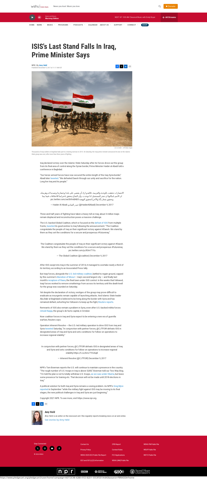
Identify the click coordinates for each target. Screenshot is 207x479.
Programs (63, 25)
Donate (171, 6)
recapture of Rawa (57, 280)
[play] (32, 17)
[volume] (39, 17)
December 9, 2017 (104, 204)
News (39, 25)
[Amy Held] (37, 418)
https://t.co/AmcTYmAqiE (86, 353)
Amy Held (43, 65)
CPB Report (116, 444)
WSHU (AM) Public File (120, 460)
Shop (144, 25)
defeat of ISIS (101, 223)
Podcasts (78, 25)
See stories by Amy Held (57, 419)
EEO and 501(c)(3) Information (92, 460)
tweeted (54, 178)
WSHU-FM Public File (151, 444)
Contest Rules (117, 450)
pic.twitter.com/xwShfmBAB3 (65, 199)
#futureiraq (117, 247)
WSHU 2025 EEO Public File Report (93, 455)
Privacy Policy (85, 450)
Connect (131, 25)
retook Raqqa (46, 311)
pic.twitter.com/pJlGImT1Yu (82, 250)
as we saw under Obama (102, 374)
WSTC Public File (150, 455)
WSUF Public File (150, 450)
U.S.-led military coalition (80, 274)
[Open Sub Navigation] (44, 25)
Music (50, 25)
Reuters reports (105, 302)
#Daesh (119, 244)
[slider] (43, 17)
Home (31, 25)
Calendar (93, 25)
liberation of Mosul (66, 277)
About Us (104, 25)
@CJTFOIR (80, 346)
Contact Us (84, 444)
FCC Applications (118, 455)
